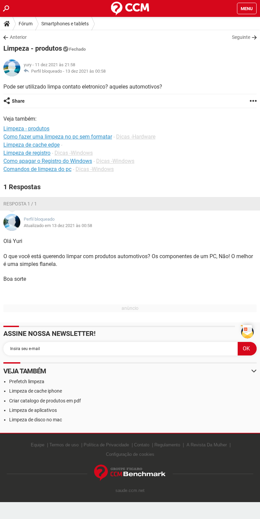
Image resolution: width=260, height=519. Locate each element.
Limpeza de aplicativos (33, 410)
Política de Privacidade (106, 444)
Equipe (37, 444)
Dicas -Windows (74, 153)
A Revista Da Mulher (207, 444)
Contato (141, 444)
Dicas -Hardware (135, 136)
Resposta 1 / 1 (20, 203)
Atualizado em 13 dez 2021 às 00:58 (58, 225)
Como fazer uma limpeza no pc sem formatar (57, 136)
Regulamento (167, 444)
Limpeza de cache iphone (35, 391)
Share (18, 101)
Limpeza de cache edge (31, 145)
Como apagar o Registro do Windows (47, 161)
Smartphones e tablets (65, 23)
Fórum (25, 23)
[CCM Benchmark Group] (130, 473)
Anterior (18, 37)
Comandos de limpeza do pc (37, 169)
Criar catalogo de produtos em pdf (45, 400)
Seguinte (241, 37)
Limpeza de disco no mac (35, 419)
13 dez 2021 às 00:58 (85, 71)
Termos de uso (64, 444)
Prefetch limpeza (26, 381)
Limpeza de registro (26, 153)
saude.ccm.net (130, 490)
